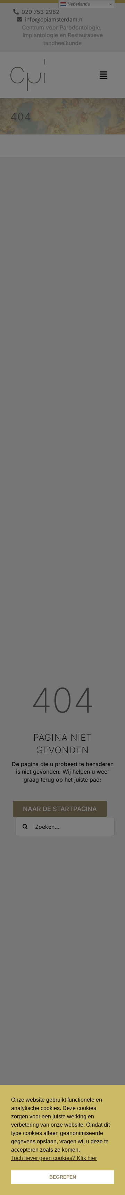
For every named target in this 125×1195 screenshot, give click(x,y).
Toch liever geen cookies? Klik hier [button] (54, 1158)
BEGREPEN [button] (62, 1177)
